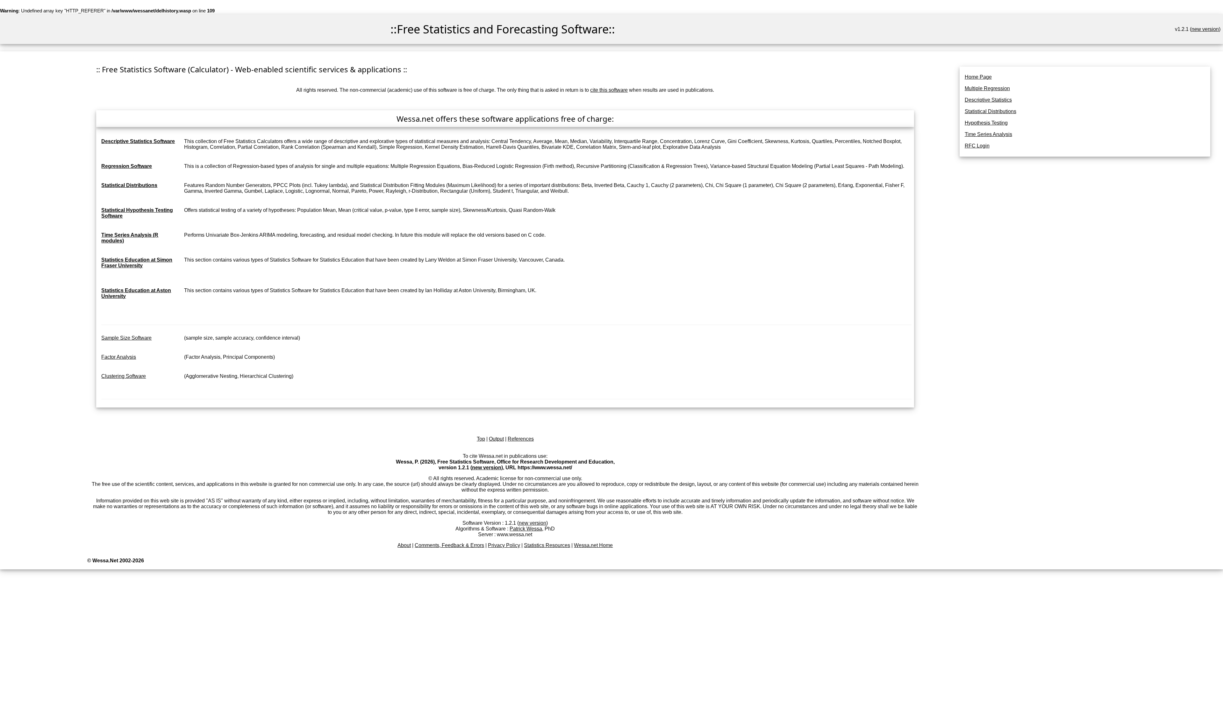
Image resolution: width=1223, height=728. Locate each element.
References (521, 439)
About (404, 545)
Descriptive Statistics (988, 100)
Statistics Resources (547, 545)
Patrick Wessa (526, 528)
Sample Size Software (126, 338)
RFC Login (977, 145)
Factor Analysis (118, 357)
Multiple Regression (987, 88)
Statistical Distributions (990, 111)
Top (481, 439)
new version (1205, 29)
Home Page (978, 77)
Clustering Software (123, 376)
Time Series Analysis (988, 134)
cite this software (609, 90)
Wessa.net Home (593, 545)
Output (496, 439)
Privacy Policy (504, 545)
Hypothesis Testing (986, 123)
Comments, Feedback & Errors (449, 545)
